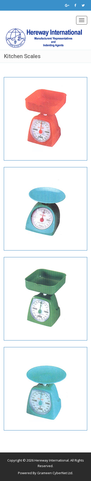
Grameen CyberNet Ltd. (55, 473)
